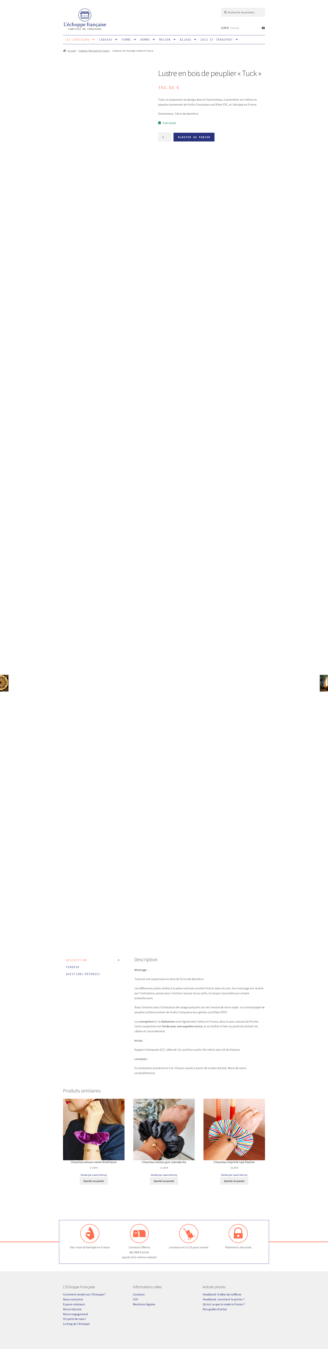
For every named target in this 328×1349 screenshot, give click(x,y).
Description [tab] (76, 960)
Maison (164, 39)
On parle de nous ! (74, 1319)
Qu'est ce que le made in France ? (224, 1304)
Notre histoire (72, 1309)
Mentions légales (144, 1304)
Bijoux (185, 39)
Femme (126, 39)
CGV (135, 1299)
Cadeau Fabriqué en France (94, 50)
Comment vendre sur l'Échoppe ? (84, 1294)
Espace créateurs (74, 1304)
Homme (145, 39)
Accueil (72, 50)
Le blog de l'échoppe (76, 1324)
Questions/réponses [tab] (83, 974)
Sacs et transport (216, 39)
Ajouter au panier (194, 137)
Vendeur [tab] (72, 967)
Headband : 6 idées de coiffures (222, 1294)
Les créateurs (77, 39)
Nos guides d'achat (215, 1309)
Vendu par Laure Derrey (93, 1175)
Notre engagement (75, 1314)
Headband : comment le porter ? (223, 1299)
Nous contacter (73, 1299)
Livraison (139, 1294)
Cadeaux (105, 39)
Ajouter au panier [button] (94, 1181)
